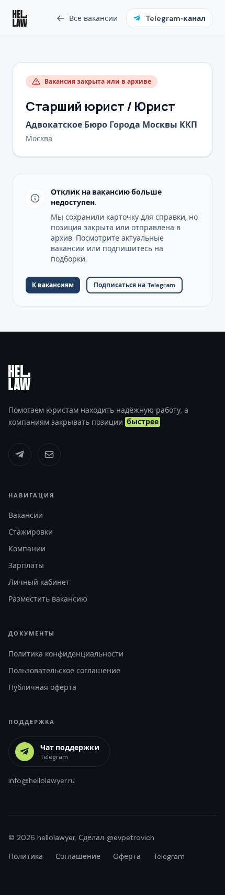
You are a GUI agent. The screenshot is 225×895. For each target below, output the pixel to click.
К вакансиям (53, 285)
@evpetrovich (130, 837)
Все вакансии (93, 18)
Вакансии (25, 515)
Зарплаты (26, 565)
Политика (25, 856)
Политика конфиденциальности (65, 654)
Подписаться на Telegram (134, 285)
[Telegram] (19, 454)
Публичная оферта (42, 687)
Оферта (127, 856)
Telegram (169, 856)
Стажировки (30, 532)
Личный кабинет (39, 582)
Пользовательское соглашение (64, 670)
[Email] (49, 454)
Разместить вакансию (47, 599)
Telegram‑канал (175, 18)
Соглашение (77, 856)
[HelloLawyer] (19, 377)
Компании (27, 548)
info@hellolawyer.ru (41, 780)
